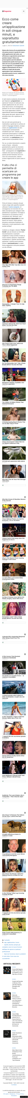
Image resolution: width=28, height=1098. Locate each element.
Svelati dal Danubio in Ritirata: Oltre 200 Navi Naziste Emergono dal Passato (17, 985)
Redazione (12, 1094)
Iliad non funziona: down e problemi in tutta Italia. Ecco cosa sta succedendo (14, 956)
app (5, 942)
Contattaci (14, 1084)
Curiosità (7, 940)
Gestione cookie (24, 1096)
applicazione (11, 942)
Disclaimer (14, 1095)
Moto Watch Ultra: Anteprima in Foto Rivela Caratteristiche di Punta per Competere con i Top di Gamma (17, 1055)
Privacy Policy (20, 1094)
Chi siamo (6, 1094)
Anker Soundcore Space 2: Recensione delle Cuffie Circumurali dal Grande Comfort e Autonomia (17, 1038)
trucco (17, 942)
